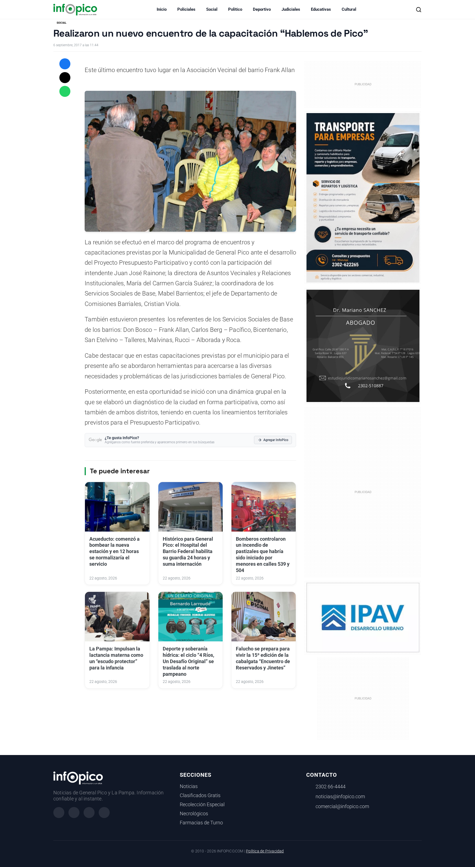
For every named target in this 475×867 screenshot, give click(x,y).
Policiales (186, 9)
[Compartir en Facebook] (64, 63)
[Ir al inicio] (75, 9)
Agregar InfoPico (275, 440)
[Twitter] (89, 812)
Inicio (162, 9)
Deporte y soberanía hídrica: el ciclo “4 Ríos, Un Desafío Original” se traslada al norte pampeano (188, 661)
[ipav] (362, 617)
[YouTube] (104, 812)
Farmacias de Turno (201, 822)
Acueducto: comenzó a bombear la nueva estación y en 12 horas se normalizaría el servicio (114, 551)
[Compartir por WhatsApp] (64, 91)
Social (211, 9)
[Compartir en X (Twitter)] (64, 77)
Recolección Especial (202, 804)
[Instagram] (73, 812)
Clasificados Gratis (200, 795)
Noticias (189, 786)
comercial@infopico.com (342, 806)
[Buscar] (419, 10)
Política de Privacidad (265, 851)
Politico (235, 9)
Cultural (349, 9)
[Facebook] (58, 812)
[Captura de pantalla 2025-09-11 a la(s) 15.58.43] (362, 345)
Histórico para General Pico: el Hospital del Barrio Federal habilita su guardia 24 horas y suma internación (188, 551)
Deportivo (262, 9)
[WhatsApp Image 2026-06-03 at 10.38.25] (362, 198)
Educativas (321, 9)
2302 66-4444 (331, 786)
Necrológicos (194, 813)
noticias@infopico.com (340, 796)
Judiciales (290, 9)
